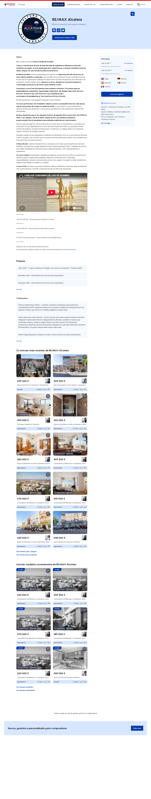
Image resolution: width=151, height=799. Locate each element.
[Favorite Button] (48, 357)
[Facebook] (54, 30)
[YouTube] (63, 30)
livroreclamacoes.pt (69, 249)
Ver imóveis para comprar (26, 551)
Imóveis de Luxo (90, 4)
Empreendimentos (73, 4)
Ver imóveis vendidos (24, 687)
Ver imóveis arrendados (25, 690)
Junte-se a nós (58, 4)
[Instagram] (58, 30)
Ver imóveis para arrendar (26, 555)
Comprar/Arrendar (106, 4)
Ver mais (19, 289)
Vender (119, 4)
